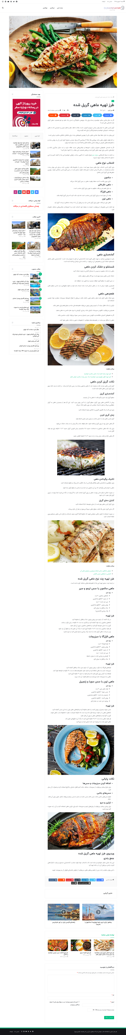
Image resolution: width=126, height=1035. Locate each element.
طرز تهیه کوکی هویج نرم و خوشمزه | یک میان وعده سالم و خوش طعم (90, 377)
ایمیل (112, 1002)
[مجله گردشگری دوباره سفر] (114, 8)
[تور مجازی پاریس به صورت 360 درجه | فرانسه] (35, 310)
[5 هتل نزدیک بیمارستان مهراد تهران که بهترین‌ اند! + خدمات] (35, 154)
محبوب (26, 136)
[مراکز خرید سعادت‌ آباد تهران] (35, 276)
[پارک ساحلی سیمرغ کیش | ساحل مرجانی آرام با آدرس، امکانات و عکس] (35, 179)
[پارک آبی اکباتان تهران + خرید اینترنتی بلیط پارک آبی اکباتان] (35, 284)
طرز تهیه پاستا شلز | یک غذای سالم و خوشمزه (97, 374)
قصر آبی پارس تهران (23, 289)
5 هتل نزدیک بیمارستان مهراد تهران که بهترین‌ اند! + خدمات (18, 232)
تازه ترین (37, 136)
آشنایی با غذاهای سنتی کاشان (102, 574)
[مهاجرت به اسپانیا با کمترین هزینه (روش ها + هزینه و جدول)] (35, 162)
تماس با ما (109, 2)
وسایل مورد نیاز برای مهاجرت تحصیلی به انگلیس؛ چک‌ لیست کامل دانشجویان (21, 145)
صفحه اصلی (60, 8)
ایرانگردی (52, 8)
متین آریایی (110, 110)
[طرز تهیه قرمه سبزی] (81, 945)
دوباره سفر (95, 155)
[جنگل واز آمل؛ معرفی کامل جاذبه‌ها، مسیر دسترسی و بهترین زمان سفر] (35, 171)
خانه (112, 97)
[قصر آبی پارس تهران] (35, 292)
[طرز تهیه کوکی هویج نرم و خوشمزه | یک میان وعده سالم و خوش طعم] (104, 945)
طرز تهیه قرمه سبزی (85, 953)
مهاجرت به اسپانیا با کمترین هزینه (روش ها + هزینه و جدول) (21, 162)
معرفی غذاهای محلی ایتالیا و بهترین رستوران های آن (95, 571)
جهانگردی (45, 8)
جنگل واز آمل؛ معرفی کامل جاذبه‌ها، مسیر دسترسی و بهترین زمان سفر (21, 171)
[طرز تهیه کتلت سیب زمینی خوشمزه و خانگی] (58, 945)
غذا (108, 97)
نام (113, 995)
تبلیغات (103, 2)
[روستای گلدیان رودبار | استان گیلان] (35, 301)
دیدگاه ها (14, 136)
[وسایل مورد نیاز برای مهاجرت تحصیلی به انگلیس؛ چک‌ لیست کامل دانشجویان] (35, 145)
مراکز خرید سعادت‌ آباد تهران (21, 274)
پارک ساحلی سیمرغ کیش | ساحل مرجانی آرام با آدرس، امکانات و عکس (21, 179)
